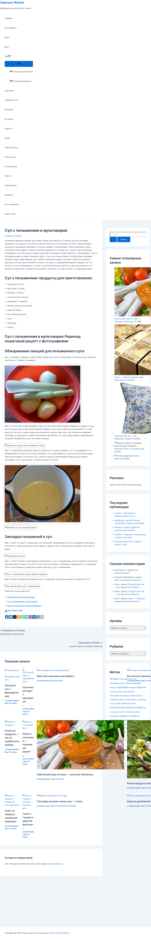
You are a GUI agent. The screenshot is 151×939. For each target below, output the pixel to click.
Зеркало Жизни (12, 2)
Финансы (9, 195)
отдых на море (124, 700)
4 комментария (43, 681)
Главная (8, 18)
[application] (9, 56)
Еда (6, 56)
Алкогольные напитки (23, 71)
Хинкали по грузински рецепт (21, 597)
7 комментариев (11, 701)
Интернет (9, 109)
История (9, 119)
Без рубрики (11, 28)
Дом (7, 47)
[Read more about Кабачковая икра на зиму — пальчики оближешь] (80, 768)
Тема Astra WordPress (60, 933)
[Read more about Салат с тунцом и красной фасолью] (28, 808)
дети (127, 679)
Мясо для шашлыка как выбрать (55, 676)
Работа (8, 176)
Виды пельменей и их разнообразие (24, 606)
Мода (7, 138)
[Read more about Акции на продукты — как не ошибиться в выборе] (12, 725)
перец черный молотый (126, 703)
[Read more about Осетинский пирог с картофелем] (28, 681)
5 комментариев (134, 788)
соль (124, 728)
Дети (7, 37)
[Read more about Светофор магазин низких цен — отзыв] (52, 795)
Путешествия (11, 166)
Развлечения (11, 185)
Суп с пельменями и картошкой (22, 601)
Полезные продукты (22, 81)
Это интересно (12, 204)
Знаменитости (11, 100)
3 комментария (133, 681)
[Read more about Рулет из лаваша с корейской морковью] (12, 805)
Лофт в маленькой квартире (127, 580)
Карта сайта (10, 214)
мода (124, 692)
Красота (8, 128)
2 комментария (133, 806)
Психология (10, 157)
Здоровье (9, 90)
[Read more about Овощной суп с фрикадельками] (12, 679)
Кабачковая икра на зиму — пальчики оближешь (65, 774)
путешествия (124, 720)
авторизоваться (55, 864)
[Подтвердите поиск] (113, 239)
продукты (124, 716)
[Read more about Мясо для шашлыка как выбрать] (53, 670)
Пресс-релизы (11, 147)
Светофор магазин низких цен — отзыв (59, 801)
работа (134, 720)
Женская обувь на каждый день (129, 448)
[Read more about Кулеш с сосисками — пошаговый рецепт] (28, 728)
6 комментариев (43, 779)
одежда (126, 696)
